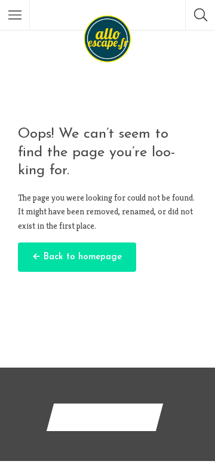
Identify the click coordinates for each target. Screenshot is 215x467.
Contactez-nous (105, 417)
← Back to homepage (77, 257)
